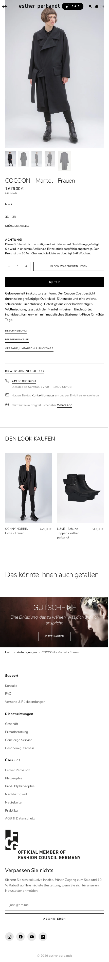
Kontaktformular (43, 395)
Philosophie (13, 778)
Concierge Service (18, 740)
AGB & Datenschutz (20, 818)
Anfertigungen (27, 650)
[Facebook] (20, 936)
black (8, 204)
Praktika (11, 810)
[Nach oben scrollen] (97, 954)
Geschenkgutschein (19, 748)
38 (14, 217)
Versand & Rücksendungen (25, 701)
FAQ (8, 693)
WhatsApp (64, 405)
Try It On (52, 282)
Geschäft (11, 724)
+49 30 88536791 (24, 381)
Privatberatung (16, 732)
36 (7, 217)
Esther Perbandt (17, 770)
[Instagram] (9, 936)
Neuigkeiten (14, 802)
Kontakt (11, 685)
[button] (4, 6)
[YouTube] (31, 936)
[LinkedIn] (43, 936)
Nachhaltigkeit (16, 794)
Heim (8, 650)
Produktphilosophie (19, 786)
